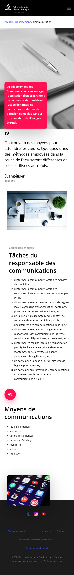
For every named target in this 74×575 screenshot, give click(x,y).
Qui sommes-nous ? (17, 531)
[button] (69, 8)
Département (23, 22)
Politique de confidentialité (37, 548)
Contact (60, 531)
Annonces (46, 531)
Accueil (8, 22)
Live (34, 531)
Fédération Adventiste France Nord (35, 539)
